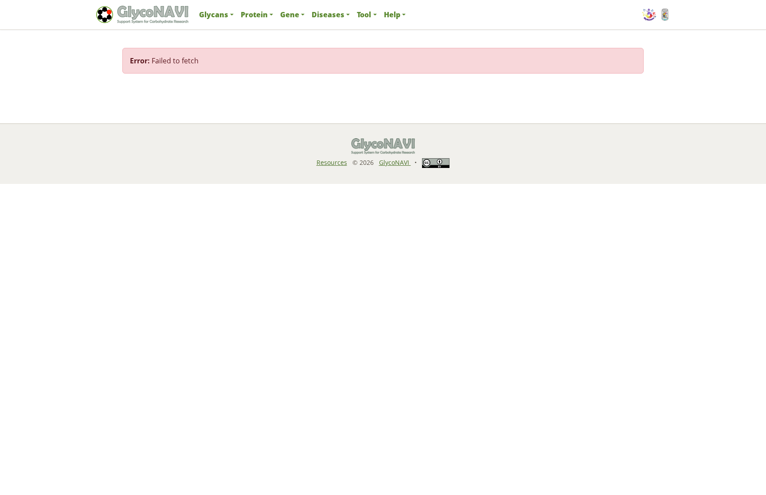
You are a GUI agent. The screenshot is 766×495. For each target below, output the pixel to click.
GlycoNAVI (395, 162)
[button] (216, 14)
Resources (332, 162)
